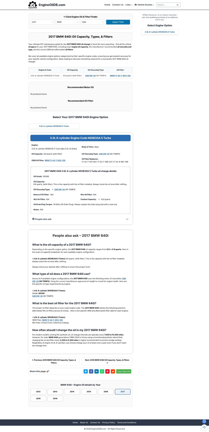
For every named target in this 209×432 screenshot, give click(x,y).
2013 (55, 391)
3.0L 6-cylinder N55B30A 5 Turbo (54, 126)
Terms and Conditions (126, 422)
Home (107, 5)
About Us (84, 422)
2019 (55, 398)
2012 (38, 391)
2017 (123, 391)
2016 (106, 391)
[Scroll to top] (203, 416)
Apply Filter (118, 22)
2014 (72, 391)
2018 (38, 398)
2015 (89, 391)
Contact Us (117, 5)
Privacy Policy (108, 422)
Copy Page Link (123, 371)
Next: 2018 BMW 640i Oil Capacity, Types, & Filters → (107, 361)
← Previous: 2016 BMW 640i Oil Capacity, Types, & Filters (54, 361)
